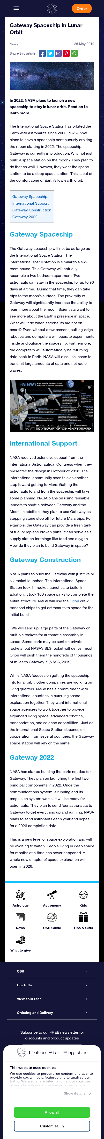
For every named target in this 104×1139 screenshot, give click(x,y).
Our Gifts (24, 985)
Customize (49, 1126)
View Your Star (29, 999)
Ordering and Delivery (35, 1013)
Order (82, 8)
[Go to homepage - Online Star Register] (52, 8)
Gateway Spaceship (29, 196)
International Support (30, 203)
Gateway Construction (31, 210)
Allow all (52, 1112)
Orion (74, 601)
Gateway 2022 (24, 217)
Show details (74, 1093)
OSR (20, 971)
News (14, 44)
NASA (28, 429)
